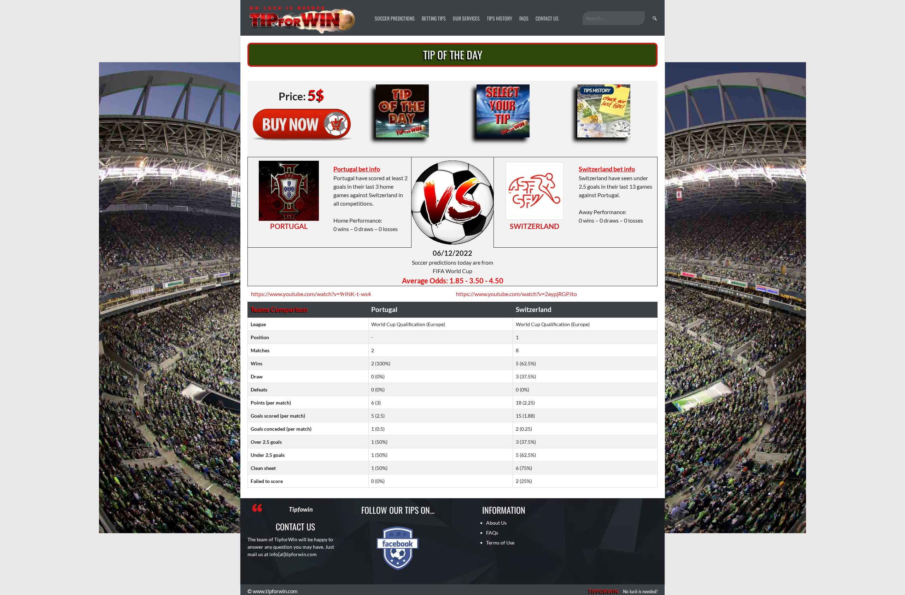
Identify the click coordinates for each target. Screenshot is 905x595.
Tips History (499, 18)
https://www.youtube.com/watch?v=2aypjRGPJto (516, 293)
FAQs (524, 18)
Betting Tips (434, 18)
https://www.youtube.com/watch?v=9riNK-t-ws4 (311, 293)
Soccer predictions (395, 18)
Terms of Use (500, 543)
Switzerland (534, 226)
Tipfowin (301, 509)
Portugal (289, 226)
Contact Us (547, 18)
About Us (496, 523)
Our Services (466, 18)
